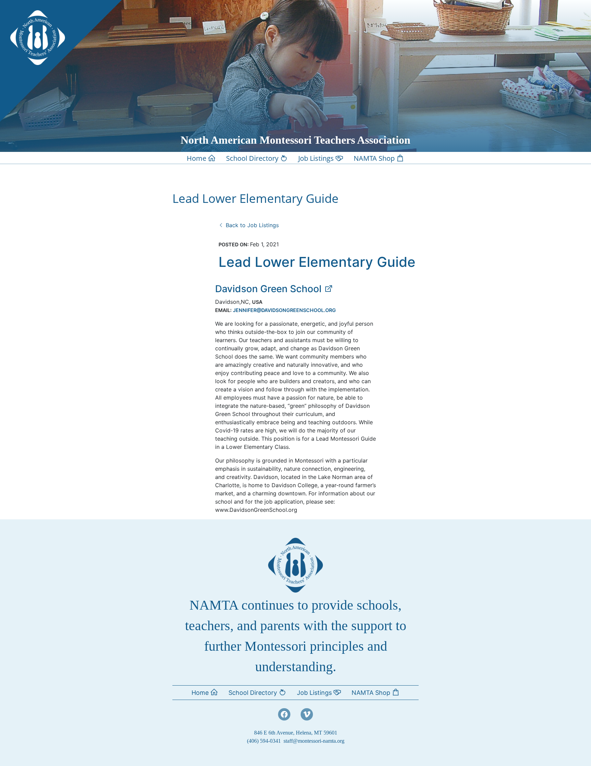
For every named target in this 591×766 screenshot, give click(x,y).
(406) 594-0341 (264, 741)
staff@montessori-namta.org (314, 741)
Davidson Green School (269, 289)
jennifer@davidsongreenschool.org (284, 310)
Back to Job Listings (251, 225)
